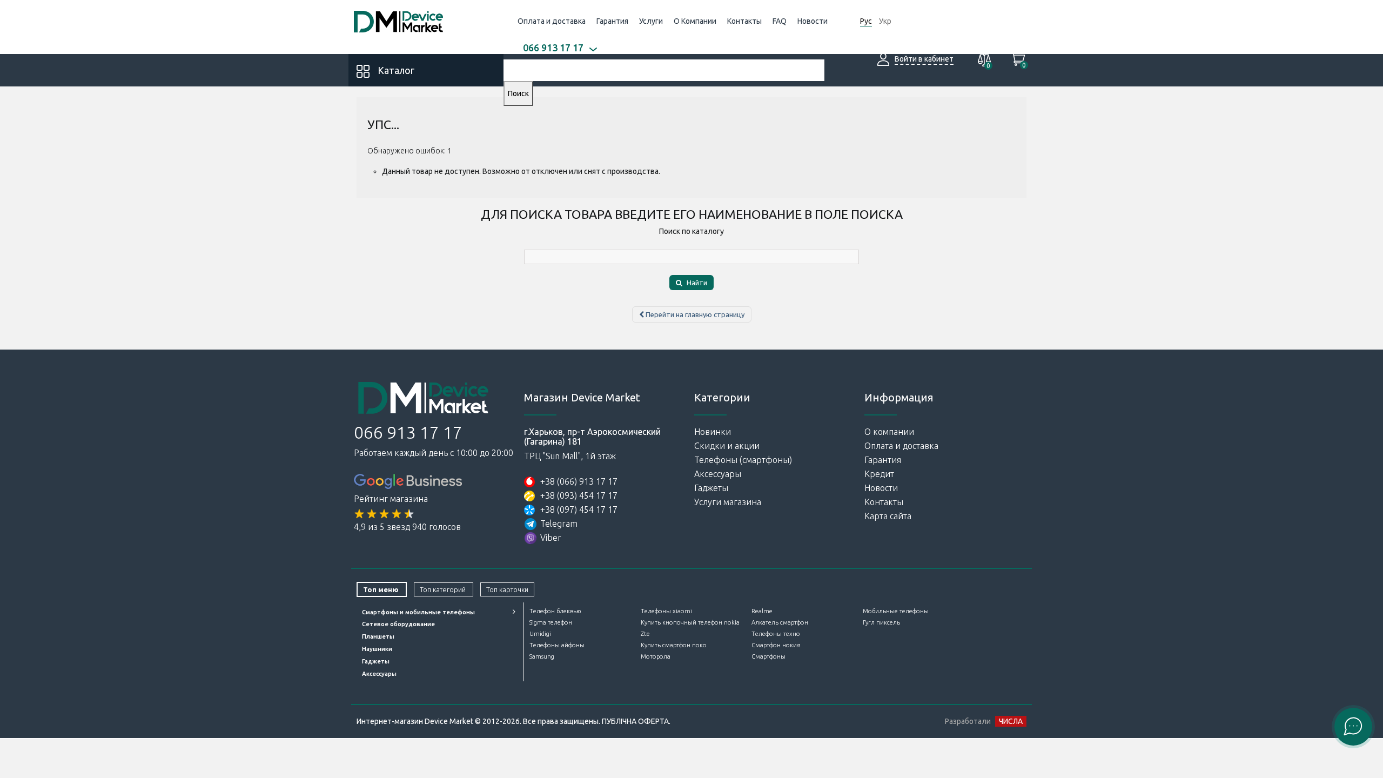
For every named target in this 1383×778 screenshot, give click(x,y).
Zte (645, 634)
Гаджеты (711, 488)
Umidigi (540, 634)
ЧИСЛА (1011, 721)
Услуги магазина (727, 502)
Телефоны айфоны (557, 645)
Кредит (879, 474)
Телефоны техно (775, 634)
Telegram (559, 523)
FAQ (780, 21)
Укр (885, 21)
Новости (812, 21)
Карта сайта (887, 516)
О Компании (695, 21)
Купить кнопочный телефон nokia (690, 622)
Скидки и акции (727, 446)
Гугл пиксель (881, 622)
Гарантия (612, 21)
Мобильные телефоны (896, 611)
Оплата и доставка (552, 21)
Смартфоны (768, 656)
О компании (889, 432)
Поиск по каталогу (691, 231)
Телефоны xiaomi (666, 611)
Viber (550, 537)
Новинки (712, 432)
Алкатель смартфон (779, 622)
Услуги (651, 21)
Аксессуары (717, 474)
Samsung (541, 656)
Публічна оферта (635, 721)
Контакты (744, 21)
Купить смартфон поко (674, 645)
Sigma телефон (550, 622)
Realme (762, 611)
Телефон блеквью (555, 611)
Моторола (655, 656)
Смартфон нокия (776, 645)
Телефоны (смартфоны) (743, 460)
